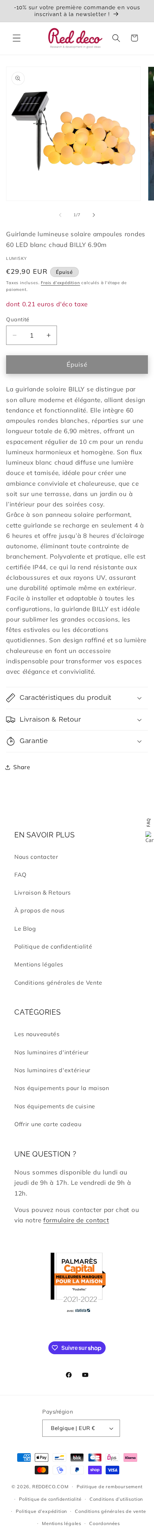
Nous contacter (36, 856)
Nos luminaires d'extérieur (52, 1070)
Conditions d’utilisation (116, 1499)
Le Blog (25, 928)
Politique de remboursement (110, 1486)
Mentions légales (38, 964)
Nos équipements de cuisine (54, 1106)
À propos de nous (39, 910)
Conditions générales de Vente (58, 982)
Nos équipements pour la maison (61, 1088)
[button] (17, 38)
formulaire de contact (76, 1220)
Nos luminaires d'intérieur (51, 1052)
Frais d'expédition (60, 282)
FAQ (20, 874)
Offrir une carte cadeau (48, 1124)
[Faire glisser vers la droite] (94, 215)
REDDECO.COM (50, 1486)
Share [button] (21, 767)
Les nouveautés (37, 1034)
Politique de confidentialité (53, 946)
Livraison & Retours (42, 892)
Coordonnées (104, 1523)
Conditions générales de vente (110, 1511)
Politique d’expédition (41, 1511)
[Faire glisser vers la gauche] (60, 215)
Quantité (17, 319)
